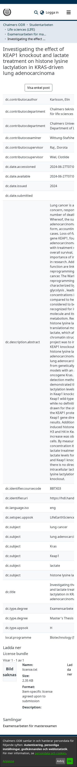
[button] (36, 12)
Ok (70, 761)
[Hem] (7, 12)
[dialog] (38, 752)
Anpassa (8, 761)
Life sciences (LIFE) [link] (21, 29)
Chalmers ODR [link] (14, 25)
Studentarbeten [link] (41, 25)
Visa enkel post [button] (38, 88)
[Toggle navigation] (68, 12)
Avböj (60, 761)
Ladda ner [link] (69, 669)
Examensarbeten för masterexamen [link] (27, 34)
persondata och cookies (50, 753)
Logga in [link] (52, 12)
